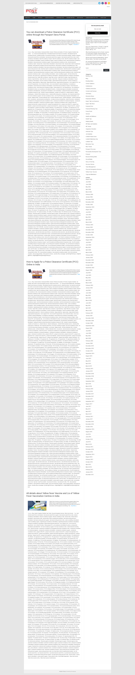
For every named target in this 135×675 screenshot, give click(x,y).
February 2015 (89, 446)
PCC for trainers (63, 196)
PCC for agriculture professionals (51, 347)
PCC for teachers (61, 195)
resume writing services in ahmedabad (40, 230)
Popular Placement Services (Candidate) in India (50, 456)
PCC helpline (37, 203)
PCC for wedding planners (73, 200)
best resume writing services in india (57, 298)
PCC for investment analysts (68, 163)
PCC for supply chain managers (41, 195)
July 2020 (88, 330)
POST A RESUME (39, 226)
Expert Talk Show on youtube (46, 78)
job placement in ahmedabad (47, 90)
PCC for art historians (54, 119)
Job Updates (89, 134)
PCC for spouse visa (41, 191)
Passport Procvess (91, 149)
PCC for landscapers (48, 396)
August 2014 (89, 457)
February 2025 (89, 224)
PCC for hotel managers (62, 156)
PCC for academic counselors (61, 114)
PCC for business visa (32, 126)
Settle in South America (38, 235)
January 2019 (89, 371)
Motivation (80, 17)
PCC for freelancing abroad (56, 381)
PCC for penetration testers (50, 407)
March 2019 (89, 366)
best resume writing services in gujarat (70, 67)
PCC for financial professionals (58, 377)
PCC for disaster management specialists (55, 139)
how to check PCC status (44, 84)
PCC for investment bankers (54, 394)
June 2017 (88, 406)
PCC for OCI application (47, 406)
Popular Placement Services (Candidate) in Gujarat (58, 225)
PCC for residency (56, 184)
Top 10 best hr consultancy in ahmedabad (66, 237)
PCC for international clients (68, 161)
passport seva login (63, 105)
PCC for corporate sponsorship (42, 132)
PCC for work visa (55, 201)
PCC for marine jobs (48, 169)
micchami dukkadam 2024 (44, 97)
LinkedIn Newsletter (77, 3)
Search (87, 68)
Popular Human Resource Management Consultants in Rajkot (63, 223)
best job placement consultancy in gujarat (41, 62)
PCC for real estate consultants (39, 183)
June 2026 (88, 184)
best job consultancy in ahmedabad (56, 290)
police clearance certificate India (34, 220)
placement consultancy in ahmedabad (42, 444)
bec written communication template (63, 55)
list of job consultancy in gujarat (34, 95)
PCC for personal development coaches (58, 178)
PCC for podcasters (37, 179)
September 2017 (90, 401)
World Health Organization (63, 656)
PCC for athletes (36, 121)
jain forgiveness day (67, 87)
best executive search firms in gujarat (53, 57)
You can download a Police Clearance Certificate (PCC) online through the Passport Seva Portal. (53, 33)
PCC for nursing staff (63, 174)
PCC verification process (66, 211)
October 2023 (89, 265)
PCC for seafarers (46, 186)
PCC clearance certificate (44, 110)
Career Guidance (49, 17)
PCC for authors (58, 121)
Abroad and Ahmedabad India (40, 53)
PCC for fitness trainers (50, 147)
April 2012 (88, 464)
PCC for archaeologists (51, 349)
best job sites (39, 63)
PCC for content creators (44, 131)
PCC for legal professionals (61, 166)
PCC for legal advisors (50, 166)
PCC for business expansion (62, 124)
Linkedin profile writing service (55, 94)
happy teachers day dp (51, 82)
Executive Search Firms (32, 77)
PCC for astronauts (52, 350)
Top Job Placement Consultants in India (39, 245)
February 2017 (89, 416)
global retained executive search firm (60, 80)
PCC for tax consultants (53, 195)
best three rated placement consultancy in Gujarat (43, 72)
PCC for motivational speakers (57, 173)
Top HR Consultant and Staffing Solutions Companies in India (58, 242)
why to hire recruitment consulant (55, 483)
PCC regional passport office (59, 208)
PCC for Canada (40, 126)
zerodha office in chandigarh (59, 253)
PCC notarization (36, 205)
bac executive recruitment (50, 55)
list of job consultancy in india (48, 95)
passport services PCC (42, 104)
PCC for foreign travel (32, 149)
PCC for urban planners (53, 198)
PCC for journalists (68, 164)
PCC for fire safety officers (39, 147)
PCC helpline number (45, 203)
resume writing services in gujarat (55, 230)
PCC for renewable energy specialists (59, 414)
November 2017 (90, 396)
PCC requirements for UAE (43, 210)
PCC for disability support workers (40, 139)
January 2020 (89, 343)
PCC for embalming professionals (39, 142)
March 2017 (89, 414)
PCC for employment (73, 142)
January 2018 (89, 391)
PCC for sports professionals (50, 421)
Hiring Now (103, 17)
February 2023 (89, 285)
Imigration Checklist (72, 52)
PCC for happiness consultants (41, 154)
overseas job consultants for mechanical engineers (63, 100)
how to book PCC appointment (56, 313)
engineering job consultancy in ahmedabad (49, 75)
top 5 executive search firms (38, 240)
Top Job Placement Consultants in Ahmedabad (55, 243)
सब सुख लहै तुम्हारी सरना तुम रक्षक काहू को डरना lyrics (42, 255)
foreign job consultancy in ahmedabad (66, 78)
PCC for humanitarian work (45, 157)
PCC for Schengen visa (37, 186)
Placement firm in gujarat (33, 218)
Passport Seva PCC (71, 105)
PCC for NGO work (47, 174)
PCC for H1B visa (31, 154)
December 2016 (90, 421)
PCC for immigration (56, 157)
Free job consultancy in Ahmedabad (54, 310)
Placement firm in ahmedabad (72, 216)
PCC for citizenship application (52, 127)
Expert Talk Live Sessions (92, 101)
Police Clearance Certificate (73, 218)
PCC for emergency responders (61, 142)
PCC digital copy (68, 110)
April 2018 (88, 383)
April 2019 (88, 363)
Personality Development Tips (93, 151)
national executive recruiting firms (43, 99)
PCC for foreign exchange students (62, 147)
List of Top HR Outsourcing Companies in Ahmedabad (65, 95)
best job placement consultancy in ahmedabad (47, 291)
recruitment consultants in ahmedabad (55, 458)
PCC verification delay (56, 211)
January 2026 (89, 197)
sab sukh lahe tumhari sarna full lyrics (43, 232)
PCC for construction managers (53, 360)
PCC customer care (53, 110)
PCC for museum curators (69, 173)
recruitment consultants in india (60, 228)
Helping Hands (89, 121)
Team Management (91, 166)
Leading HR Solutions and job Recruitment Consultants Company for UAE (48, 322)
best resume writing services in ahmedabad (53, 67)
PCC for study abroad (73, 193)
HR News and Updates (58, 52)
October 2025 (89, 204)
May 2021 (88, 305)
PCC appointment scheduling (74, 109)
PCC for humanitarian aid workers (62, 387)
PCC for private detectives (50, 411)
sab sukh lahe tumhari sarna (68, 230)
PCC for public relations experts (69, 181)
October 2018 (89, 378)
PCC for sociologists (36, 189)
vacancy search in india (40, 250)
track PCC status (34, 248)
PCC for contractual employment (56, 131)
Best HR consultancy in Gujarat (46, 58)
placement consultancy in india (54, 215)
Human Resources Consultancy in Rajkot (45, 87)
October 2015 (89, 439)
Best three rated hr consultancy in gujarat (72, 68)
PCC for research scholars (47, 184)
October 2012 (89, 462)
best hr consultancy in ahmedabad (56, 288)
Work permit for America (48, 253)
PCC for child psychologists (39, 127)
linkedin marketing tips (52, 323)
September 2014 (90, 454)
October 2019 (89, 351)
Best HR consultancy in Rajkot (71, 58)
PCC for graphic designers (64, 152)
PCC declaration (61, 110)
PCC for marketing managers (70, 169)
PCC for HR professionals (73, 156)
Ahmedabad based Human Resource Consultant (57, 53)
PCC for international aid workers (55, 161)
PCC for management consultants (43, 399)
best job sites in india (59, 63)
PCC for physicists (51, 409)
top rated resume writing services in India (50, 478)
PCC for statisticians (71, 191)
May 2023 (88, 277)
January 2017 (89, 419)
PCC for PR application (66, 179)
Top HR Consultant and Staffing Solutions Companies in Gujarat (60, 471)
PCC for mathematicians (50, 401)
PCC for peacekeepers (73, 176)
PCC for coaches (35, 129)
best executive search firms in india (68, 57)
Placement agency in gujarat (52, 213)
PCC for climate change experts (44, 359)
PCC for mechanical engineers (41, 171)
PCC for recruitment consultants (52, 183)
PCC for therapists (46, 426)
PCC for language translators (39, 166)
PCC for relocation (74, 183)
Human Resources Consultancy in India (50, 317)
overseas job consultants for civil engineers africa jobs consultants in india (63, 330)
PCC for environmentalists (47, 144)
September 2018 (90, 381)
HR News (40, 17)
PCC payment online (50, 436)
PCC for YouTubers (74, 201)
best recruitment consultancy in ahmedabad (54, 297)
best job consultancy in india (60, 60)
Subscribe (97, 33)
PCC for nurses (55, 174)
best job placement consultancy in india (59, 62)
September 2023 (90, 267)
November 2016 (90, 424)
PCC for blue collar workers (39, 124)
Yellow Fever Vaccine (54, 283)
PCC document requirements (50, 342)
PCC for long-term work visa (61, 168)
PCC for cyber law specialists (46, 136)
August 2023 (89, 270)
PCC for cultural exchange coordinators (64, 134)
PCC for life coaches (38, 168)
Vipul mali (59, 250)
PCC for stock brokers (48, 423)
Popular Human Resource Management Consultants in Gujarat (61, 451)
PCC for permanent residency (43, 178)
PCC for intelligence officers (58, 391)
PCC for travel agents (71, 196)
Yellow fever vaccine (74, 656)
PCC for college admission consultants (47, 129)
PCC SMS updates (61, 210)
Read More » (76, 44)
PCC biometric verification (33, 110)
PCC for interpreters (58, 163)
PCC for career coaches (49, 126)
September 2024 (90, 237)
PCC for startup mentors (61, 191)
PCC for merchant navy (64, 171)
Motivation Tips (90, 144)
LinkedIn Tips (89, 141)
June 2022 (88, 293)
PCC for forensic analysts (42, 149)
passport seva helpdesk (51, 335)
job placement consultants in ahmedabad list (51, 320)
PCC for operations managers (41, 176)
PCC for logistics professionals (49, 168)
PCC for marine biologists (38, 169)
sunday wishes (47, 235)
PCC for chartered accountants (49, 357)
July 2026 (88, 181)
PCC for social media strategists (51, 188)
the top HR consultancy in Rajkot (51, 237)
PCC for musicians (39, 174)
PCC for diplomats (50, 369)
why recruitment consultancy (46, 252)
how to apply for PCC (73, 82)
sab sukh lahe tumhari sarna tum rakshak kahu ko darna (39, 233)
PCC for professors (37, 181)
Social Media (89, 159)
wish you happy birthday (37, 253)
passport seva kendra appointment (39, 105)
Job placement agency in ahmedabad (63, 89)
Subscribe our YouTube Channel (63, 3)
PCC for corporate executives (70, 131)
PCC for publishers (51, 413)
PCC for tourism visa (45, 196)
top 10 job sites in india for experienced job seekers (47, 238)
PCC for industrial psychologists (38, 159)
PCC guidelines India (49, 433)
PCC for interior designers (43, 161)
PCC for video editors (46, 200)
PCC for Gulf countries (74, 152)
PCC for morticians (46, 173)
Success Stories (90, 164)
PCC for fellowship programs (42, 146)
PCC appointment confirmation (61, 109)
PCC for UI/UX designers (46, 428)
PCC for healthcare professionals (55, 154)
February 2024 (89, 255)
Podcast (65, 218)
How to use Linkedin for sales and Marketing (59, 84)
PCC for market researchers (58, 169)
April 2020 (88, 338)
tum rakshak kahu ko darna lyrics (56, 248)
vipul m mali (53, 250)
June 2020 (88, 333)
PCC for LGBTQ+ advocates (72, 166)
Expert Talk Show (35, 78)
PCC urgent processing (41, 211)
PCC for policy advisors (46, 179)
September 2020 (90, 325)
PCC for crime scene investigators (49, 134)
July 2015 (88, 441)
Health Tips (89, 119)
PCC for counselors (75, 132)
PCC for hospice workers (38, 156)
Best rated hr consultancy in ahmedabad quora (65, 65)
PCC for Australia (50, 121)
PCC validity (49, 211)
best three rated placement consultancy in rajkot (57, 303)
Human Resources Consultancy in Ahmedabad (42, 85)
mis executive (33, 99)
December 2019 (90, 346)
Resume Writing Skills (91, 156)
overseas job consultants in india (61, 102)
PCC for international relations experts (58, 392)
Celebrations (89, 86)
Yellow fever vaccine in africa (34, 657)
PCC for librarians (49, 397)
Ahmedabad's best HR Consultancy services (52, 285)
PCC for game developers (47, 151)
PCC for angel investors (49, 117)
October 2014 (89, 452)
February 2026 (89, 194)
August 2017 (89, 404)
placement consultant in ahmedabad (68, 215)
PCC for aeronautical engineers (63, 116)
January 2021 (89, 315)
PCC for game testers (57, 151)
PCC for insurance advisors (72, 159)
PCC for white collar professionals (51, 431)
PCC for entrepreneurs (37, 144)
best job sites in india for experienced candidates (44, 295)
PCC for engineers (59, 374)
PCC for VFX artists (37, 200)
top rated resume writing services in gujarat (57, 247)
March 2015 (89, 444)
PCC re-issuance (49, 208)
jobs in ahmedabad (57, 90)
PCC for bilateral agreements (50, 122)
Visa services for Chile (32, 252)
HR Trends (65, 52)
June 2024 (88, 245)
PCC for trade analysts (54, 196)
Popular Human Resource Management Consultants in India (62, 221)
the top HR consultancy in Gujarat (49, 466)
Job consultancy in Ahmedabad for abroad (51, 318)
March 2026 (89, 192)
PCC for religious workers (64, 183)
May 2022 (88, 295)
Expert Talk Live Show (53, 77)
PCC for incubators (64, 157)
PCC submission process (48, 441)
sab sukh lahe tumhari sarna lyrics (72, 232)
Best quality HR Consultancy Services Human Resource (44, 65)
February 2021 (89, 313)
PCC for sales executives (50, 416)
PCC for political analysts (56, 179)
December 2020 (90, 318)
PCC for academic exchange (73, 114)
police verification (45, 220)
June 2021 (88, 303)
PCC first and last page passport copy (59, 344)
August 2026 (89, 179)
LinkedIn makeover (70, 92)
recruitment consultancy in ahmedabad (52, 226)
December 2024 (90, 229)
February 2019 (89, 368)
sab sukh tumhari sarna (56, 465)
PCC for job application (59, 164)
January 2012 (89, 472)
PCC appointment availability (48, 109)
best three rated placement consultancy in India (63, 72)
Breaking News (89, 81)
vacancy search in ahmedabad (69, 248)
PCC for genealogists (61, 382)
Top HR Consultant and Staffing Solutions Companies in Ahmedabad (58, 240)
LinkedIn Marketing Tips (92, 17)
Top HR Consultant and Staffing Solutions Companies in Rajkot (58, 473)
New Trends (34, 283)
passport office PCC (72, 102)
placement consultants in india (59, 216)
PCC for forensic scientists (53, 149)
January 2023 (89, 287)
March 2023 (89, 282)
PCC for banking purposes (38, 122)
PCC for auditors (43, 121)
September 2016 (90, 429)
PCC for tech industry (70, 195)
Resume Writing (70, 17)
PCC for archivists (46, 119)
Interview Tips (60, 17)
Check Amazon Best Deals (31, 3)
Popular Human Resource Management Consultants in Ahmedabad (63, 220)
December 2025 (90, 199)
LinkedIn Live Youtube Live (60, 92)
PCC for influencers (49, 159)
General (51, 52)
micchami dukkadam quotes (56, 97)
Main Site (27, 17)
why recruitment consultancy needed (59, 252)
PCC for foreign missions (75, 147)
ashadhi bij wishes (41, 55)
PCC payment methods (73, 205)
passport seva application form (54, 104)
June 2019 (88, 358)
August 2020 (89, 328)
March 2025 (89, 222)
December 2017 (90, 393)
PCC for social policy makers (65, 188)
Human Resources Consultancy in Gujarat (61, 85)
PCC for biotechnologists (62, 122)
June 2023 (88, 275)
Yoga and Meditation (91, 174)
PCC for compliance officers (61, 129)
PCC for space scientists (58, 189)
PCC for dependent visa (44, 137)
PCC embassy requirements (53, 112)
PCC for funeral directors (36, 151)
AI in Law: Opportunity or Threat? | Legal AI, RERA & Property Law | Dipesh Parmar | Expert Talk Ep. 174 (97, 48)
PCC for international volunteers (46, 163)
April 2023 (88, 280)
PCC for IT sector (50, 164)
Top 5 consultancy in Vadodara (51, 470)
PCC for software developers (47, 189)
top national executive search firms (72, 245)
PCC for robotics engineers (66, 184)
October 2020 (89, 323)
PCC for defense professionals (56, 367)
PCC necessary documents (46, 434)
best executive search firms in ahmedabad (36, 57)
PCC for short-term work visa (48, 418)
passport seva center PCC (67, 104)
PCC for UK (37, 198)
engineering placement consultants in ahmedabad (69, 75)
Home (34, 17)
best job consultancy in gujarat (47, 60)
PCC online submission (55, 205)
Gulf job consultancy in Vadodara (47, 312)
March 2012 (89, 467)
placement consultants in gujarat (46, 216)
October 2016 (89, 426)
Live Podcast (51, 327)
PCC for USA (61, 198)
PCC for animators (58, 117)
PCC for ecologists (38, 141)
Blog (33, 52)
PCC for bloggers (50, 354)
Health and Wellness (91, 116)
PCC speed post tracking (70, 210)
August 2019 (89, 356)
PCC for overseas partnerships (53, 176)
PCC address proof (58, 107)
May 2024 (88, 247)
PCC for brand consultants (50, 124)
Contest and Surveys (91, 91)
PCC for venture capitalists (70, 198)
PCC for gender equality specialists (69, 151)
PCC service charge (53, 210)
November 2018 (90, 376)
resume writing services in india (45, 651)
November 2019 (90, 348)
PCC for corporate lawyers (51, 362)
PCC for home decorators (55, 386)
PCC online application (45, 205)
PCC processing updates (40, 208)
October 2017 (89, 399)
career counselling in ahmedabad (48, 73)
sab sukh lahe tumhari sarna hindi (58, 232)
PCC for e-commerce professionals (53, 370)
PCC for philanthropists (71, 178)
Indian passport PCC (58, 87)
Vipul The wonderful (65, 250)
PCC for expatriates (32, 146)
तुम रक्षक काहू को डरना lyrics (71, 253)
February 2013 (89, 459)
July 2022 (88, 290)
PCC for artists (62, 119)
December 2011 (90, 474)
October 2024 (89, 234)
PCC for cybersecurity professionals (60, 136)
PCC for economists (61, 141)
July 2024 (88, 242)
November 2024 (90, 232)
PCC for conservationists (73, 129)
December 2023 (90, 260)
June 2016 (88, 436)
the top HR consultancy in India (37, 237)
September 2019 (90, 353)
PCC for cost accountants (65, 132)
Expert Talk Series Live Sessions (49, 308)
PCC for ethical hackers (58, 144)
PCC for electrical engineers (53, 372)
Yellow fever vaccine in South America (48, 657)
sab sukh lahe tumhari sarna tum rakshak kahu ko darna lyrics (63, 233)
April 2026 (88, 189)
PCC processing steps (72, 206)
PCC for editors (69, 141)
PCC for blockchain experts (73, 122)
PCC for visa (53, 200)
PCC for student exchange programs (41, 193)
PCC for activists (31, 116)
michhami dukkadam (67, 97)
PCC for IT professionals (41, 164)
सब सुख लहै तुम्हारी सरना (59, 485)
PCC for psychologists (57, 181)
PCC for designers (53, 137)
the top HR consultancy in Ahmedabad (59, 235)
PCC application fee (73, 107)
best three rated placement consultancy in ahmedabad (48, 302)
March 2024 (89, 252)
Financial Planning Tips (91, 108)
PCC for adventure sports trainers (49, 116)
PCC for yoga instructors (65, 201)
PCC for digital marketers (70, 137)
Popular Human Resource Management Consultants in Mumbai (62, 453)
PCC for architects (38, 119)
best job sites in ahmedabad (49, 63)
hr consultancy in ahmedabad (48, 315)
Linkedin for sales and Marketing (47, 92)
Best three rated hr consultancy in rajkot (52, 70)
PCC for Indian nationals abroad (51, 389)
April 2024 (88, 250)
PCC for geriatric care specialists (40, 152)
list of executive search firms (73, 94)
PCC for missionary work (37, 173)
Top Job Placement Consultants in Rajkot (56, 245)
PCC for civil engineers (63, 127)
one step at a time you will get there (58, 99)
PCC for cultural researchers (50, 365)
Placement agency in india (64, 213)
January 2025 (89, 227)
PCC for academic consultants (48, 114)
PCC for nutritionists (72, 174)
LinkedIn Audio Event (91, 136)
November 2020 (90, 320)
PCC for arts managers (70, 119)
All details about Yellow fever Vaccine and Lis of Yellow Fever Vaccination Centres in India (52, 494)
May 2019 (88, 361)
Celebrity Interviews (91, 88)
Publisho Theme (62, 671)
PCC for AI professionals (39, 117)
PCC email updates (44, 112)
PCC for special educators (69, 189)
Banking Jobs (89, 76)
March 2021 (89, 310)
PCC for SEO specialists (66, 186)
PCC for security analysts (55, 186)
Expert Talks (54, 78)
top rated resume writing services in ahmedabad (38, 247)
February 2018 (89, 388)
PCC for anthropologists (68, 117)
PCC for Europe (66, 144)
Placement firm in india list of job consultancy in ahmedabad (51, 218)
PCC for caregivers (58, 126)
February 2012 (89, 469)
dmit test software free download (52, 305)
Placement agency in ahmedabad (39, 213)
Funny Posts (89, 111)
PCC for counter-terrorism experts (34, 134)
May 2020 (88, 335)
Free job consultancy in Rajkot (46, 80)
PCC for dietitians (60, 137)
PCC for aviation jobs (66, 121)
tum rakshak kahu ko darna (43, 248)
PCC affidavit (65, 107)
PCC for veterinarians (43, 429)
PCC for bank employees (47, 352)
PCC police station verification (41, 206)
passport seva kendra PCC (52, 105)
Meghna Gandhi (35, 97)
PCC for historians (66, 154)
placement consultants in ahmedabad (51, 446)
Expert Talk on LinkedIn (63, 77)
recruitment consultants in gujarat (46, 228)
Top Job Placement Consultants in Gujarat (48, 475)
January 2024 (89, 257)
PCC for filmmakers (53, 146)
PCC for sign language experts (38, 188)
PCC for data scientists (73, 136)
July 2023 (88, 272)
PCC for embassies (51, 142)
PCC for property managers (46, 181)
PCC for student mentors (55, 193)
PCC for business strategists (74, 124)
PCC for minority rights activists (44, 402)
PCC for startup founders (51, 191)
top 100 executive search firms (64, 238)
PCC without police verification (43, 443)
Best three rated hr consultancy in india (36, 70)
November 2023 (90, 262)
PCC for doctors (68, 139)
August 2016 (89, 431)
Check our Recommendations (46, 3)
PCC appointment (38, 109)
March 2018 (89, 386)
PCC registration (69, 208)
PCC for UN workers (44, 198)
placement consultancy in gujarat (40, 215)
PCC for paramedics (64, 176)
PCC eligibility (36, 112)
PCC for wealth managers (62, 200)
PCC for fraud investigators (65, 149)
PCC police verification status (53, 206)
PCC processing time (50, 438)
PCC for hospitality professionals (50, 156)
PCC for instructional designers (60, 159)
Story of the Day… (90, 161)
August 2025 (89, 209)
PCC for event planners (74, 144)
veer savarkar (48, 250)
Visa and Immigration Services (43, 283)
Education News (90, 96)
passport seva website (40, 107)
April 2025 (88, 219)
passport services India (32, 104)
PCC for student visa (64, 193)
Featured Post (89, 106)
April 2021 (88, 308)
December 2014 (90, 449)
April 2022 (88, 298)
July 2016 (88, 434)
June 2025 (88, 214)
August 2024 (89, 240)
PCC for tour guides (36, 196)
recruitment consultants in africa (66, 226)
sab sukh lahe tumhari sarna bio (54, 461)
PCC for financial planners (62, 146)
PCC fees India (74, 112)
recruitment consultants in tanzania (48, 460)
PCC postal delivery (64, 206)
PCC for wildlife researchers (46, 201)
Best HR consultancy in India (58, 58)
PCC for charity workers (67, 126)
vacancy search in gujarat (58, 480)
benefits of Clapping (76, 55)
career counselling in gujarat (61, 73)
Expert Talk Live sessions (43, 77)
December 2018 (90, 373)
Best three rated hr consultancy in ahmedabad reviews (52, 68)
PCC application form (53, 339)
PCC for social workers (45, 419)
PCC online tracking (64, 205)
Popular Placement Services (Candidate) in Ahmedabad (61, 455)
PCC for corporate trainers (54, 132)
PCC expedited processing (65, 112)
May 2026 (88, 187)
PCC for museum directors (48, 404)
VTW (39, 252)
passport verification (49, 107)
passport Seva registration (52, 337)
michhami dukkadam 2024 (50, 328)
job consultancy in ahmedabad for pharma (46, 89)
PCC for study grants (50, 424)
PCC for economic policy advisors (49, 141)
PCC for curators (36, 136)
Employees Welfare (46, 52)
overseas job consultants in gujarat (46, 102)
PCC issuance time (68, 203)
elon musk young (36, 75)
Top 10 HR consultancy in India (55, 468)
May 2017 (88, 409)
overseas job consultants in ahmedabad (57, 332)
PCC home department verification (56, 203)
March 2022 (89, 300)
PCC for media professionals (53, 171)
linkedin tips (64, 94)
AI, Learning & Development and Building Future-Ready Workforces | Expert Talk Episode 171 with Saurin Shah (96, 63)
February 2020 (89, 340)
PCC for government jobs (53, 152)
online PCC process (70, 99)
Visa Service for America (75, 250)
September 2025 (90, 207)
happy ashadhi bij (36, 82)
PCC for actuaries (38, 116)
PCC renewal (34, 210)
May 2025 (88, 217)
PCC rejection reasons (46, 439)
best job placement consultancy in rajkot (49, 293)
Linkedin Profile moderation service (41, 94)
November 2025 (90, 202)
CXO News (88, 93)
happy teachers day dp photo (63, 82)
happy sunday (43, 82)
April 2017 (88, 411)
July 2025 (88, 212)
